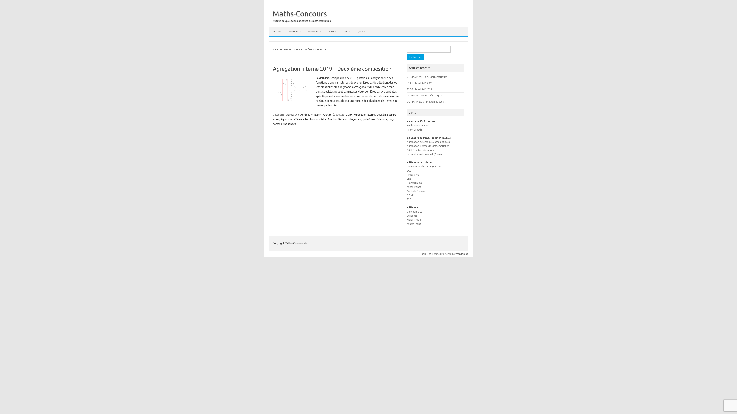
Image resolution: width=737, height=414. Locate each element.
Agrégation (292, 114)
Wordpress (461, 253)
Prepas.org (413, 174)
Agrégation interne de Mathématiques (428, 146)
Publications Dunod (418, 125)
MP (345, 31)
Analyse (327, 114)
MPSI (331, 31)
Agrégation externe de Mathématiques (428, 141)
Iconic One (425, 253)
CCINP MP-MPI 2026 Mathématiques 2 (428, 77)
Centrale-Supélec (416, 191)
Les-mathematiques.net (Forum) (425, 154)
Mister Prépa (414, 224)
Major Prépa (414, 219)
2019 (349, 114)
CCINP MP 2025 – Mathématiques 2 (426, 101)
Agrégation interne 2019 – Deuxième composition (332, 69)
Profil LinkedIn (415, 129)
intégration (355, 119)
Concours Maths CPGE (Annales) (424, 166)
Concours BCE (414, 211)
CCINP (410, 195)
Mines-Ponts (414, 187)
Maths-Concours (300, 14)
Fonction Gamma (337, 119)
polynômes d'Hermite (375, 119)
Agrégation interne (311, 114)
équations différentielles (294, 119)
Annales (313, 31)
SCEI (409, 170)
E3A (409, 199)
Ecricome (412, 215)
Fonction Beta (318, 119)
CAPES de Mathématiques (421, 150)
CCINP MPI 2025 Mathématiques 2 (426, 95)
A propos (295, 31)
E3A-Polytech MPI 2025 (419, 83)
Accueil (277, 31)
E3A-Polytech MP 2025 (419, 89)
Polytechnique (415, 183)
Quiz (360, 31)
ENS (409, 178)
